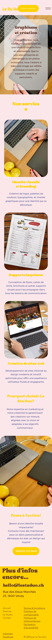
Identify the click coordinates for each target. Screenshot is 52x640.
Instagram (8, 633)
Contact (7, 617)
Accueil (7, 608)
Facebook (8, 636)
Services (7, 611)
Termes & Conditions (34, 608)
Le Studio (8, 614)
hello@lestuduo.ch (23, 585)
